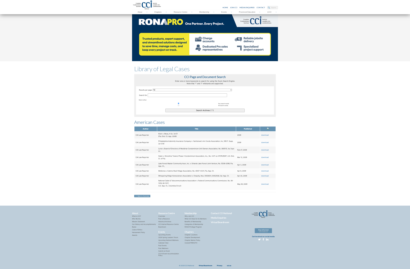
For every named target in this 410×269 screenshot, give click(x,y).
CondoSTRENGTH (191, 243)
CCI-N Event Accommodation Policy (168, 254)
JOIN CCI (233, 7)
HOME (225, 7)
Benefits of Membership (193, 221)
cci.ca (229, 265)
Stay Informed (263, 230)
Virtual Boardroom (220, 222)
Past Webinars (163, 248)
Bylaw (134, 227)
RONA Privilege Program (193, 227)
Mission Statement (138, 221)
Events (224, 12)
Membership (204, 12)
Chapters (158, 12)
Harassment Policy (138, 232)
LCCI (269, 12)
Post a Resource (164, 219)
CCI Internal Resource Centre (168, 224)
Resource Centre (180, 12)
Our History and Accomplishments (144, 224)
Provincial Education (247, 12)
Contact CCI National (221, 213)
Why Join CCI (189, 216)
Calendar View (163, 243)
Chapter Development (192, 237)
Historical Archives (164, 221)
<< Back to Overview (142, 196)
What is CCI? (136, 216)
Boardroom (162, 227)
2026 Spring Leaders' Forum (168, 237)
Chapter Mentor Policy (192, 240)
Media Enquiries (246, 7)
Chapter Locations (191, 235)
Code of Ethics (137, 230)
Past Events (162, 245)
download (265, 135)
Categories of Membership (194, 224)
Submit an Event (164, 251)
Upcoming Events (164, 235)
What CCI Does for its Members (195, 219)
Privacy (219, 265)
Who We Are (136, 219)
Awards (134, 235)
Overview (161, 216)
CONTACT (261, 7)
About (140, 12)
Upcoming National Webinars (168, 240)
